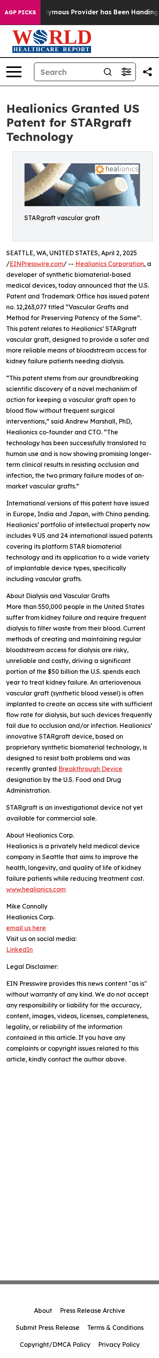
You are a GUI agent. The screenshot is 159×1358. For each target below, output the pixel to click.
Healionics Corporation (109, 264)
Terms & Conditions (115, 1327)
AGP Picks (20, 12)
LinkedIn (19, 949)
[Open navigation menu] (14, 72)
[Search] (107, 72)
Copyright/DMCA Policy (55, 1344)
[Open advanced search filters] (126, 72)
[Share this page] (147, 72)
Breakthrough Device (90, 769)
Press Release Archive (92, 1310)
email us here (26, 928)
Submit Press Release (48, 1327)
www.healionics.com (36, 889)
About (43, 1310)
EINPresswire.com (36, 264)
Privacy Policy (119, 1344)
